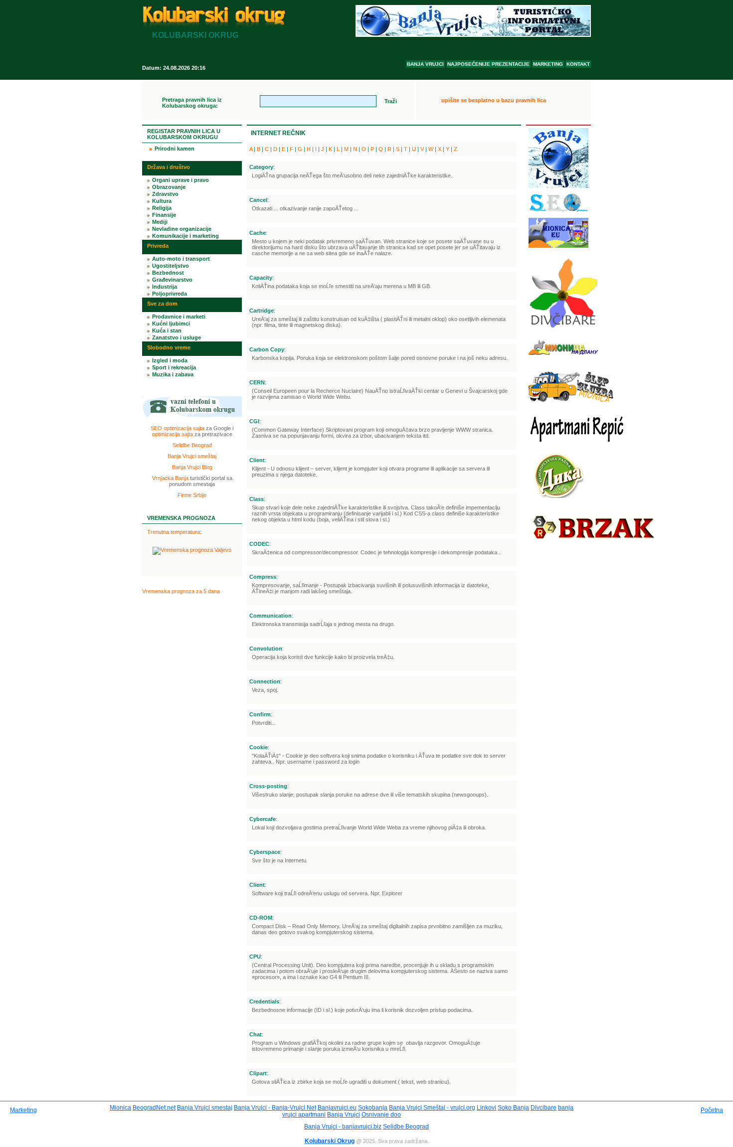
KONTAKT (578, 64)
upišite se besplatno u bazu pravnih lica (493, 100)
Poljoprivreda (169, 294)
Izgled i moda (169, 360)
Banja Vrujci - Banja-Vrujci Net (275, 1107)
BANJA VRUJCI (425, 64)
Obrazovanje (168, 187)
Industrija (164, 287)
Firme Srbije (192, 495)
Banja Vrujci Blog (192, 467)
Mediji (160, 222)
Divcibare (543, 1107)
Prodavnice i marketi (178, 317)
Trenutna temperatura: (174, 532)
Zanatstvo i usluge (176, 337)
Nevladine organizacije (181, 229)
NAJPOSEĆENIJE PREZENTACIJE (488, 64)
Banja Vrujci (343, 1114)
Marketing (23, 1110)
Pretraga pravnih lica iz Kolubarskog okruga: (192, 103)
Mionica (120, 1107)
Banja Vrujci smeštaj (192, 456)
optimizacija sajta (172, 434)
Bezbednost (168, 273)
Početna (712, 1110)
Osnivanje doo (381, 1114)
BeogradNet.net (154, 1107)
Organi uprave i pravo (180, 180)
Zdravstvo (165, 194)
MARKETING (548, 64)
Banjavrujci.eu (337, 1107)
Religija (162, 208)
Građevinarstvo (172, 280)
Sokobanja (372, 1107)
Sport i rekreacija (174, 367)
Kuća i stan (167, 330)
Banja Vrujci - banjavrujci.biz (342, 1126)
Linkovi (486, 1107)
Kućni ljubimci (171, 324)
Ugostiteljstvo (170, 266)
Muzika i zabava (172, 374)
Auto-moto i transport (181, 259)
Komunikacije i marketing (185, 236)
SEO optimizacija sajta (177, 428)
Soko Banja (513, 1107)
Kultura (162, 201)
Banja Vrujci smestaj (204, 1107)
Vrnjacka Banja (170, 478)
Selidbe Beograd (192, 445)
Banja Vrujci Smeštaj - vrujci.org (432, 1107)
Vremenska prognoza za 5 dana (181, 591)
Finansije (164, 215)
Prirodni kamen (174, 149)
